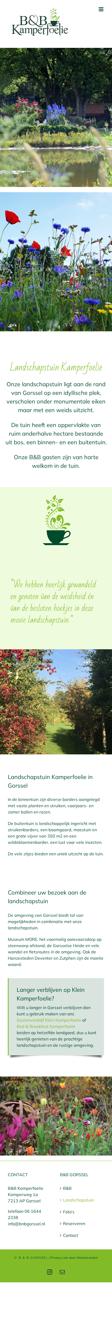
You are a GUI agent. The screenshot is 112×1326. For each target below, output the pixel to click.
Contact (70, 1235)
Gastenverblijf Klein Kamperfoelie (49, 1020)
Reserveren (74, 1223)
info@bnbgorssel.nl (26, 1223)
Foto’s (68, 1211)
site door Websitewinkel (80, 1258)
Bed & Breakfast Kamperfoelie (46, 1026)
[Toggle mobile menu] (101, 9)
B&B (67, 1188)
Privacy (56, 1258)
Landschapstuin (78, 1200)
